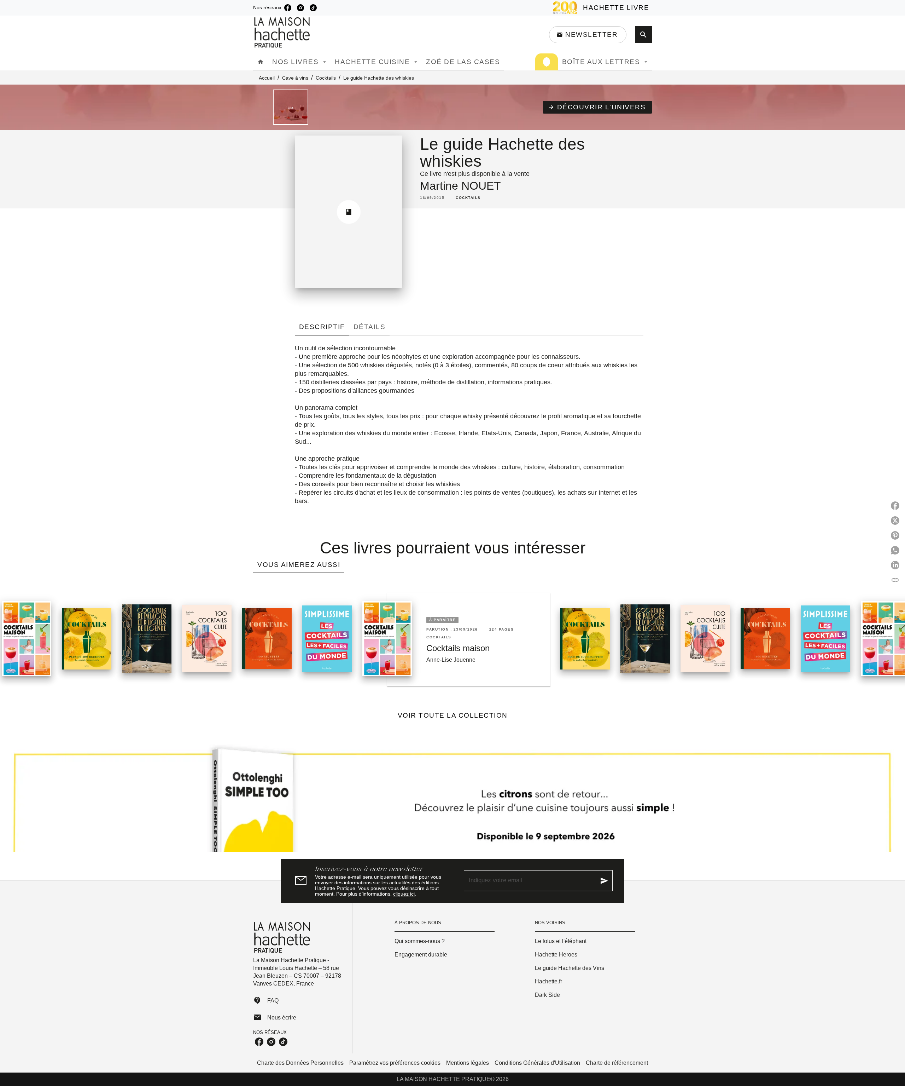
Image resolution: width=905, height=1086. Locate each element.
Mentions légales (467, 1063)
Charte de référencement (617, 1063)
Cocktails (326, 78)
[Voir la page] (452, 798)
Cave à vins (295, 78)
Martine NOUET (460, 185)
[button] (587, 34)
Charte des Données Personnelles (300, 1063)
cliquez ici (404, 894)
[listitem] (287, 7)
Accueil (267, 78)
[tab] (260, 61)
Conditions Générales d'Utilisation (537, 1063)
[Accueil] (283, 32)
